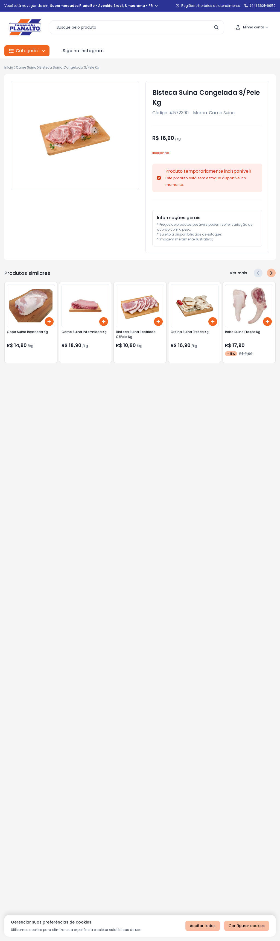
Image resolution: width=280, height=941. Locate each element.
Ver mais (238, 273)
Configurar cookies (247, 925)
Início (8, 67)
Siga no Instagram (83, 51)
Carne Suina (26, 67)
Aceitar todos (202, 925)
